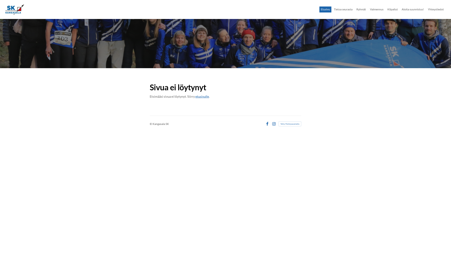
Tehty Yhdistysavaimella (289, 124)
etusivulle (202, 96)
